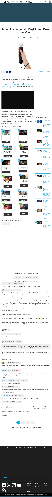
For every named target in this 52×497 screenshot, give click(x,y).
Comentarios (17, 273)
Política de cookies (46, 485)
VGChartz (28, 491)
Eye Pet (8, 86)
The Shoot (7, 84)
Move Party (13, 86)
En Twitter (35, 273)
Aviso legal (45, 483)
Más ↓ (24, 1)
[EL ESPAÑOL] (50, 1)
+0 (22, 283)
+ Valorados (24, 273)
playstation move (6, 223)
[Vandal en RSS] (3, 489)
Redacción (41, 71)
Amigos (30, 273)
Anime (17, 1)
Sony (9, 1)
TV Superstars (23, 84)
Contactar (28, 485)
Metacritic (10, 2)
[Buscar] (46, 1)
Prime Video (13, 1)
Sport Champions (14, 84)
